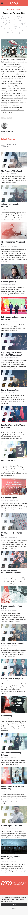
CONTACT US (14, 891)
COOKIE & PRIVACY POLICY (14, 895)
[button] (2, 3)
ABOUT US (14, 889)
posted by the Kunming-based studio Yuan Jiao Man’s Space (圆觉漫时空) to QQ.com (14, 91)
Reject (14, 908)
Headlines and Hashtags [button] (9, 149)
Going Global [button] (5, 146)
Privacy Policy (10, 901)
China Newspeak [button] (11, 144)
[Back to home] (14, 3)
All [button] (3, 144)
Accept (14, 904)
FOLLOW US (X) (14, 893)
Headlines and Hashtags (14, 9)
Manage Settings (14, 912)
